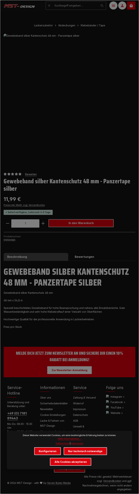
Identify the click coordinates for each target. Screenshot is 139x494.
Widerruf (78, 403)
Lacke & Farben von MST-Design (52, 423)
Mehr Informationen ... (69, 438)
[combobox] (75, 5)
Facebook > (118, 402)
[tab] (36, 257)
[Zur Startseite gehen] (19, 5)
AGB (75, 420)
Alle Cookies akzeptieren (70, 461)
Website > (117, 412)
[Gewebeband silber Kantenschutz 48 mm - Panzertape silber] (69, 99)
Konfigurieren (47, 451)
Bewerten (31, 174)
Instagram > (118, 396)
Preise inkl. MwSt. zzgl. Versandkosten (24, 205)
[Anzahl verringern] (7, 223)
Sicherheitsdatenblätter (54, 403)
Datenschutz (80, 414)
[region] (69, 99)
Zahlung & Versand (84, 397)
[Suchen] (102, 5)
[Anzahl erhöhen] (43, 223)
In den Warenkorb (81, 223)
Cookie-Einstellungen (53, 414)
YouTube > (117, 407)
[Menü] (113, 5)
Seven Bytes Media (59, 482)
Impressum (79, 409)
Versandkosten (112, 480)
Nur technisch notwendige (85, 451)
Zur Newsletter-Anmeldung (69, 370)
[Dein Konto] (122, 5)
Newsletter (46, 409)
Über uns (45, 397)
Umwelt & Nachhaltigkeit (81, 429)
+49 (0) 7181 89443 (17, 415)
